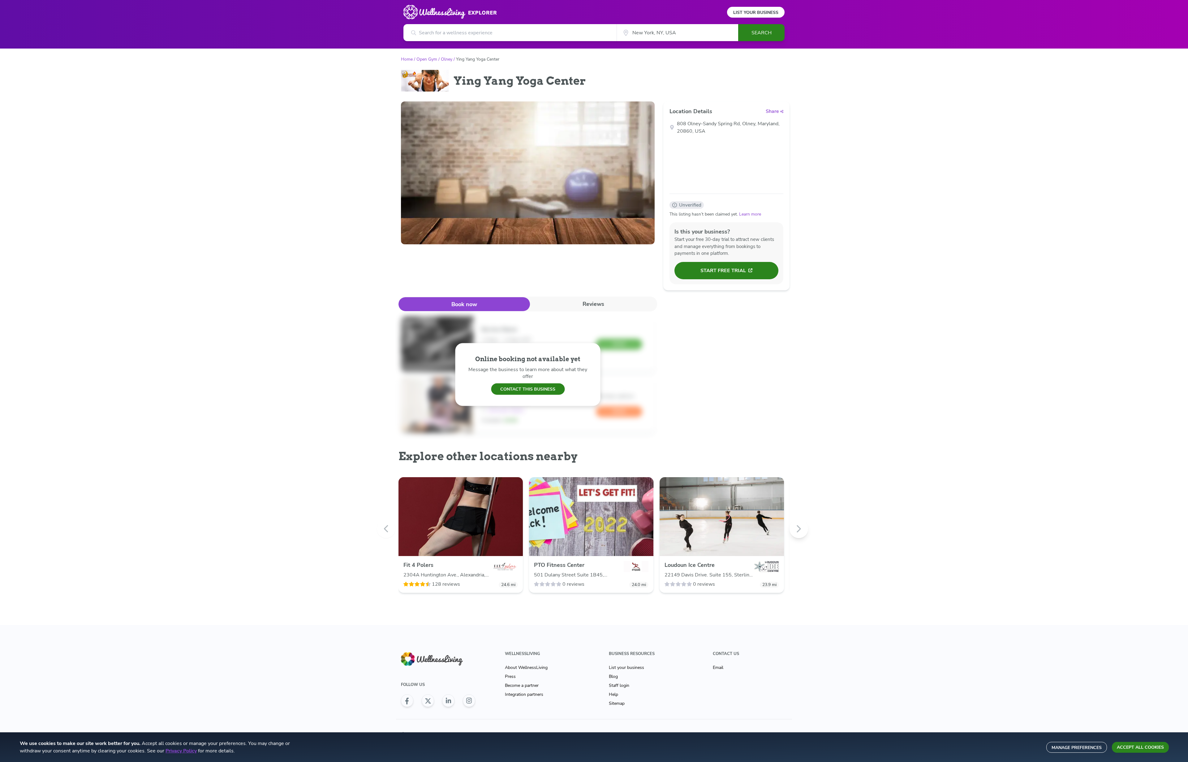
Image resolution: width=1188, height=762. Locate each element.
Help (613, 694)
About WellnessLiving (526, 667)
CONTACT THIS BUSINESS (527, 389)
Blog (613, 676)
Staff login (619, 685)
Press (510, 676)
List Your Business (755, 12)
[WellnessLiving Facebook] (407, 700)
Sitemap (617, 703)
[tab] (464, 304)
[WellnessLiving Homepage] (438, 659)
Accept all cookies (1140, 747)
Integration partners (524, 694)
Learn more (750, 214)
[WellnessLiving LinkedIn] (448, 700)
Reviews (593, 304)
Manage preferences (1077, 748)
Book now (464, 304)
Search (761, 32)
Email (718, 667)
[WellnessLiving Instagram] (469, 700)
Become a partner (522, 685)
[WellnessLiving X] (428, 700)
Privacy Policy (181, 750)
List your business (626, 667)
